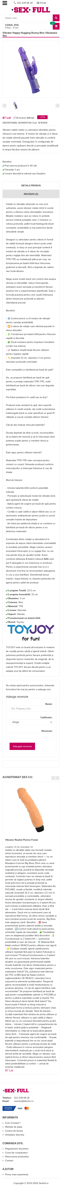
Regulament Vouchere (16, 1148)
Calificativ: (47, 717)
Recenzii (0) (31, 194)
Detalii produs (31, 185)
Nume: (49, 704)
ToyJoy (20, 622)
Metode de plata (13, 1126)
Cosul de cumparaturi (16, 1152)
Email (43, 2)
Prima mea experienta (16, 1174)
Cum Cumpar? (13, 1123)
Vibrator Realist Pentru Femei (21, 839)
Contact (9, 1160)
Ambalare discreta (14, 1134)
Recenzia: (47, 731)
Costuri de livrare (14, 1130)
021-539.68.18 (25, 2)
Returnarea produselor (17, 1156)
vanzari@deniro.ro (23, 1101)
